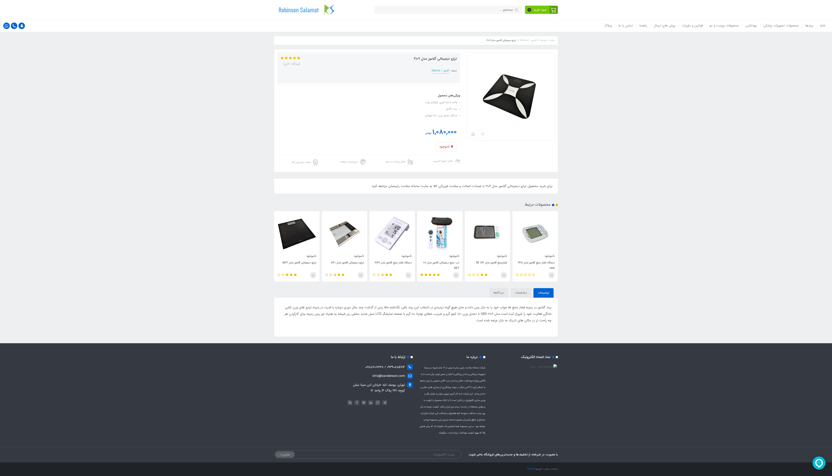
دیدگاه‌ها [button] (499, 292)
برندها (809, 25)
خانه (823, 25)
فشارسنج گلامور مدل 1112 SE (491, 263)
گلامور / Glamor (440, 71)
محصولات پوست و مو (724, 25)
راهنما (643, 25)
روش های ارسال (664, 25)
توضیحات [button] (543, 292)
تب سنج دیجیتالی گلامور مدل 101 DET (441, 265)
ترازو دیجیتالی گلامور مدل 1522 (299, 263)
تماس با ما (625, 25)
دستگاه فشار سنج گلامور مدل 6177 (393, 263)
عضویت (285, 454)
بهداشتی (751, 25)
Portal (530, 469)
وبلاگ (608, 25)
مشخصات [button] (521, 292)
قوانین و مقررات (692, 25)
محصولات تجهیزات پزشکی (781, 25)
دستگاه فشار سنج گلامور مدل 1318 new (536, 265)
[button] (541, 10)
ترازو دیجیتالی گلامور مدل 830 (347, 263)
